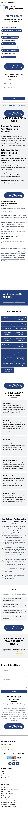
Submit (14, 98)
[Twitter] (13, 763)
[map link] (2, 2)
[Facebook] (17, 763)
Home (4, 105)
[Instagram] (9, 763)
